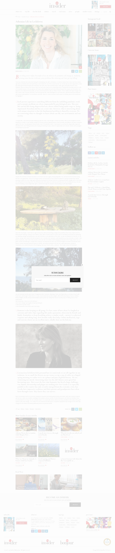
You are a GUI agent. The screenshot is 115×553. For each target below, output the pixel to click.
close (82, 265)
